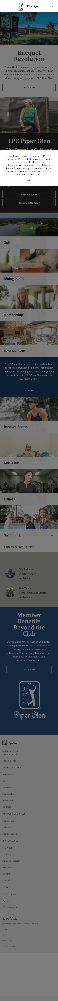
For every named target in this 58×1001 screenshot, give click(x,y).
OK (28, 180)
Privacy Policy (26, 159)
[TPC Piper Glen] (29, 6)
